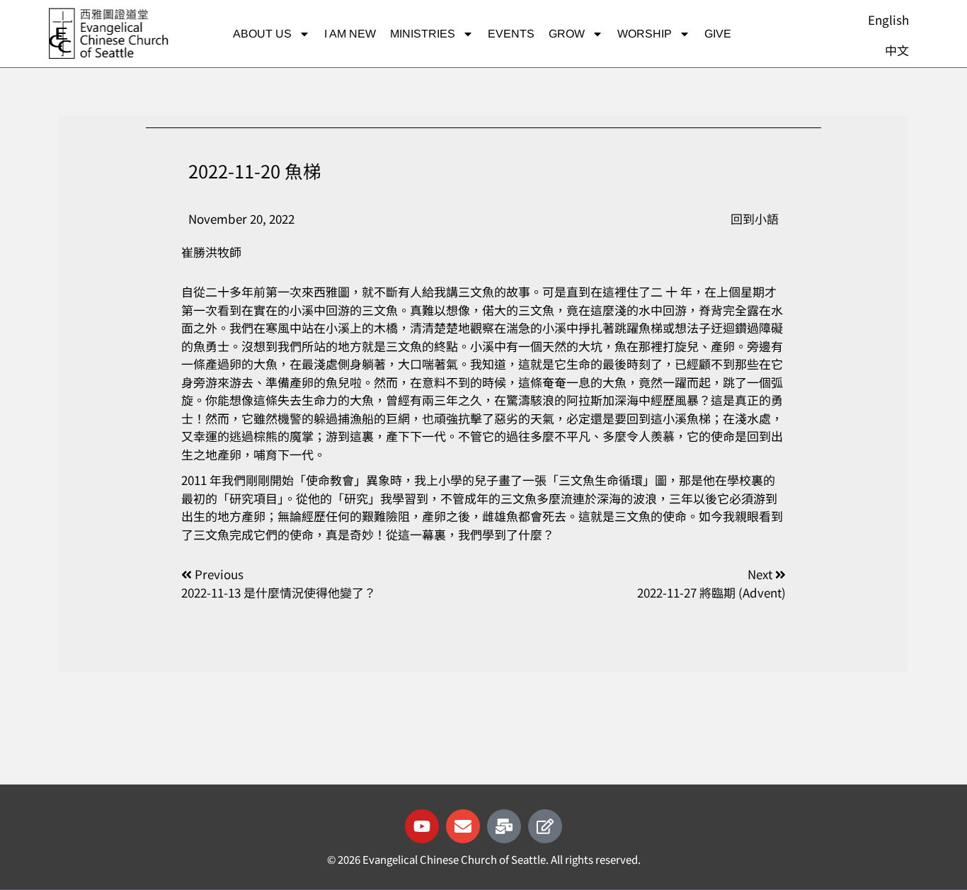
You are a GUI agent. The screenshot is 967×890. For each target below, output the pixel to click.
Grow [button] (567, 34)
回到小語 (755, 218)
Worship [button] (644, 34)
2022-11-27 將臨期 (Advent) (711, 592)
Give (717, 34)
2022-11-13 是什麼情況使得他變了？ (278, 592)
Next (761, 574)
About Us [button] (262, 34)
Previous (219, 574)
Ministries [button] (422, 34)
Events (511, 34)
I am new (350, 34)
